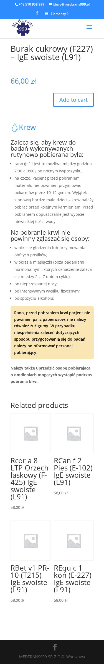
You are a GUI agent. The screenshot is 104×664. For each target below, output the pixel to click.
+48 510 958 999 (31, 4)
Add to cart (73, 99)
